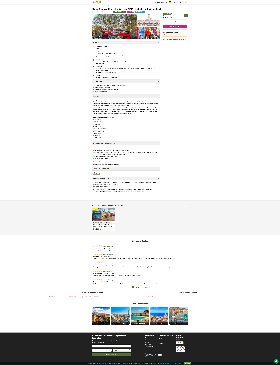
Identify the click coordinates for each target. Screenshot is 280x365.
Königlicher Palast (72, 296)
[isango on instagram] (183, 347)
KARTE (98, 173)
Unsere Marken (149, 344)
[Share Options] (186, 15)
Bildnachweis (162, 343)
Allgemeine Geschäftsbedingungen (164, 338)
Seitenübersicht (149, 346)
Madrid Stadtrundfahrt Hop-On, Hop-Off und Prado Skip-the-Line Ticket (103, 225)
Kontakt (178, 339)
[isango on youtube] (180, 350)
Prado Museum (52, 296)
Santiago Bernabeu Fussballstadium (92, 296)
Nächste (146, 287)
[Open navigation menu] (186, 2)
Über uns (147, 337)
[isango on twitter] (180, 347)
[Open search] (166, 2)
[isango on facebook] (177, 347)
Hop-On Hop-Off (149, 296)
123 (141, 287)
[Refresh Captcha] (129, 350)
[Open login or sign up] (180, 2)
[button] (185, 315)
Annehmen (187, 363)
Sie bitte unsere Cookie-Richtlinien (173, 363)
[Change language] (171, 2)
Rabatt (158, 2)
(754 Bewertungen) (107, 11)
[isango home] (98, 2)
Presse (147, 342)
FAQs (160, 341)
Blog (162, 2)
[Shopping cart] (183, 2)
